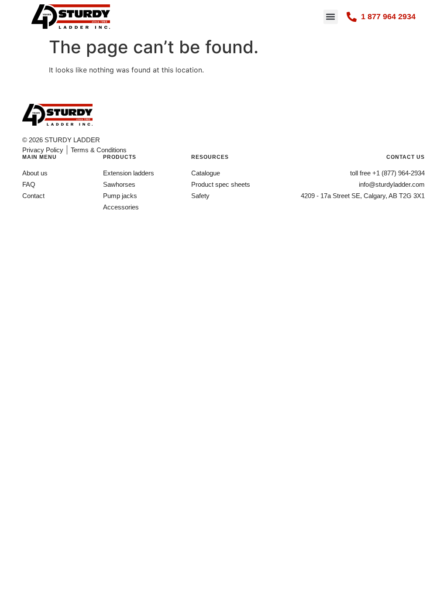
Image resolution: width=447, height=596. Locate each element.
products (119, 157)
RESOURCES (210, 157)
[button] (330, 17)
